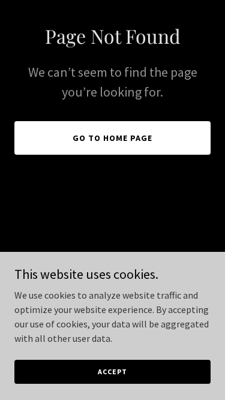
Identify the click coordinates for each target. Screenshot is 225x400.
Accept (112, 371)
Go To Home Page (112, 138)
